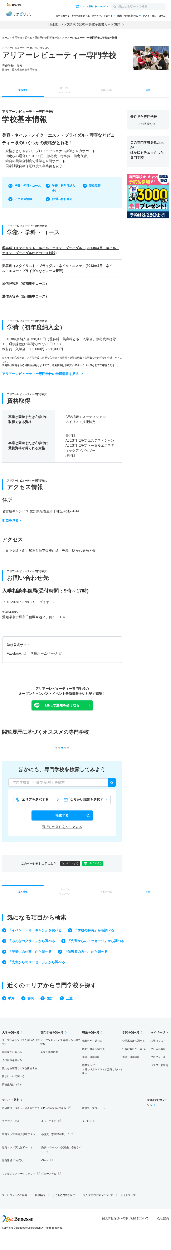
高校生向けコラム (12, 1084)
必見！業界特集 (49, 1052)
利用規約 (40, 1195)
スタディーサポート (13, 1121)
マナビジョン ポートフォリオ (18, 1173)
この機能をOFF (148, 124)
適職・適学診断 (91, 1057)
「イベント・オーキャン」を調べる (35, 930)
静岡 (31, 998)
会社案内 (163, 1218)
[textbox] (62, 782)
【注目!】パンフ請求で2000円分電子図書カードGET (83, 24)
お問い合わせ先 (62, 199)
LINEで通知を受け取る (62, 705)
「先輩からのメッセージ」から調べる (96, 941)
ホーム (6, 37)
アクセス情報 (23, 199)
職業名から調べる (92, 1040)
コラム (162, 15)
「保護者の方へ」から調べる (86, 951)
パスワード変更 (159, 1065)
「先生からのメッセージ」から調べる (36, 962)
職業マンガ (102, 1069)
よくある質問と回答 (64, 1195)
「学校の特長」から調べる (94, 930)
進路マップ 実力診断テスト (17, 1147)
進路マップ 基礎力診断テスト (18, 1134)
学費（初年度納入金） (63, 188)
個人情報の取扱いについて (98, 1195)
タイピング (88, 1121)
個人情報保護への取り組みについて (125, 1218)
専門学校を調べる (81, 15)
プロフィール (158, 1057)
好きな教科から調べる (134, 1048)
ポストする (72, 863)
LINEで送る (95, 863)
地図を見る (10, 520)
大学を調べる (62, 15)
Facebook (14, 653)
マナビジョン (18, 14)
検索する (62, 815)
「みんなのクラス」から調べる (31, 941)
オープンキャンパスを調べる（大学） (21, 1042)
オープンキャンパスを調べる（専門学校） (60, 1042)
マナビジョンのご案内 (14, 1195)
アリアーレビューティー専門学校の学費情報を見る (40, 374)
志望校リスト (158, 1040)
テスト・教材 (150, 15)
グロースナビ (48, 1173)
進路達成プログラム (13, 1160)
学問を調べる (131, 1032)
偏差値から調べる (12, 1052)
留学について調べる (13, 1076)
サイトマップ (128, 1195)
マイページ (158, 1032)
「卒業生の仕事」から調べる (30, 951)
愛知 (50, 998)
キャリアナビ (48, 1121)
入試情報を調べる (12, 1060)
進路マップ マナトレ (93, 1108)
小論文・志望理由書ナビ (55, 1134)
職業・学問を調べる (127, 15)
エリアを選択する (35, 799)
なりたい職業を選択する (86, 801)
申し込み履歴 (158, 1048)
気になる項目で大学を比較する (19, 1068)
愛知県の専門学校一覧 (47, 37)
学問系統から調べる (133, 1040)
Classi (44, 1160)
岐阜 (11, 998)
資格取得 (95, 185)
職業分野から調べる (93, 1048)
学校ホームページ (43, 653)
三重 (69, 998)
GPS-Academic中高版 (53, 1108)
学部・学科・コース (28, 185)
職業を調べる (91, 1032)
